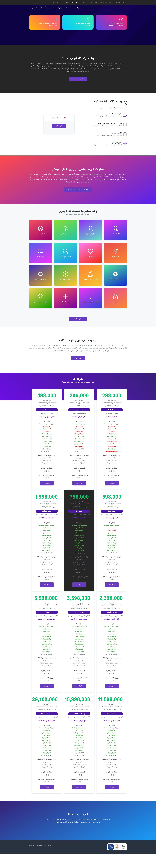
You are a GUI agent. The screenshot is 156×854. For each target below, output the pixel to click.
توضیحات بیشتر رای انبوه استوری (78, 189)
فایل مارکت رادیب (105, 2)
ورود (50, 8)
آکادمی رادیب (94, 2)
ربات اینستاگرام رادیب (71, 2)
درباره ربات (85, 8)
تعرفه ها (68, 8)
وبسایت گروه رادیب (119, 2)
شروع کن (59, 126)
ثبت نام (43, 8)
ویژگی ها (76, 8)
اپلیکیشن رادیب (56, 2)
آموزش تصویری (58, 8)
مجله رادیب (83, 2)
